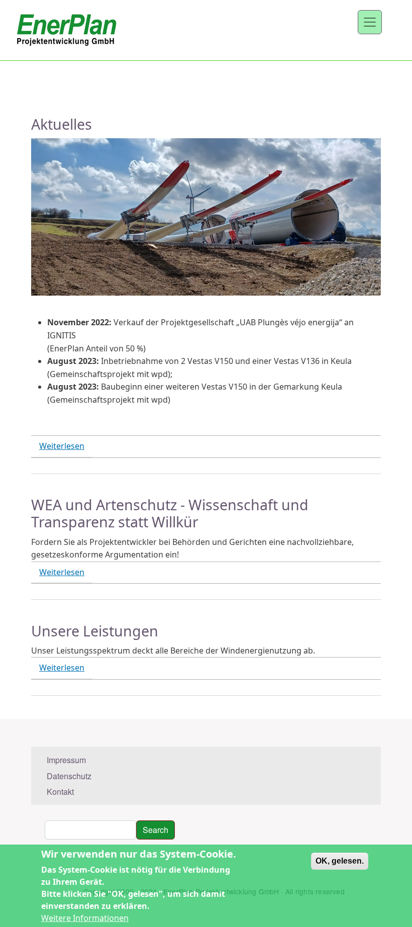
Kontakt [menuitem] (60, 791)
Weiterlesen (61, 445)
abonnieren (35, 715)
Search (155, 830)
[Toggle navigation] (370, 22)
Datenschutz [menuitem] (69, 775)
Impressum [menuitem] (66, 760)
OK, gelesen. (340, 861)
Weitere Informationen (85, 917)
